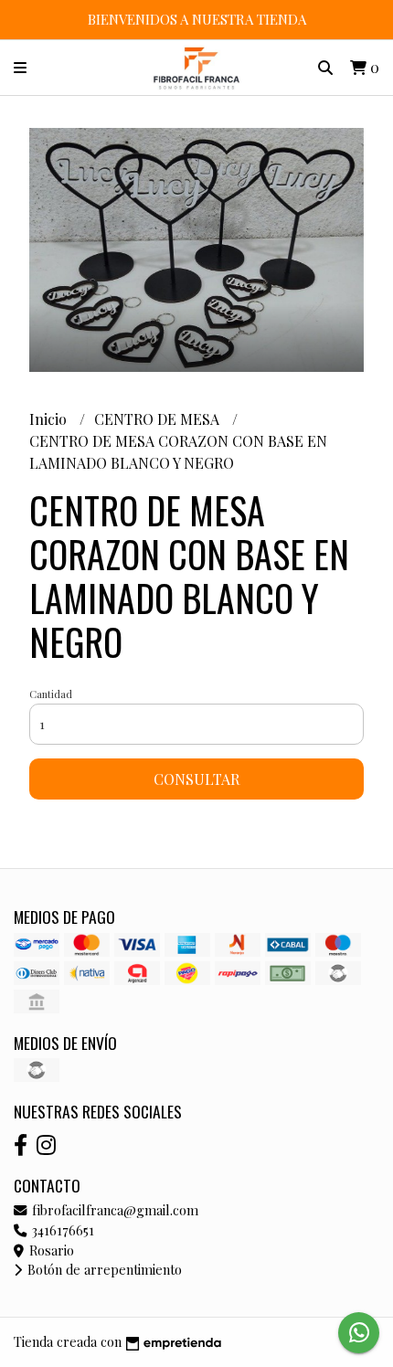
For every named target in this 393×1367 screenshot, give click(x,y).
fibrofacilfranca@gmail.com (113, 1210)
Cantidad (50, 694)
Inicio (49, 419)
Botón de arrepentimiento (103, 1269)
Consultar (196, 779)
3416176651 (61, 1230)
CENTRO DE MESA (158, 419)
